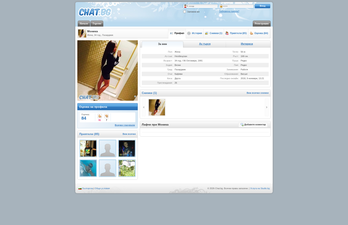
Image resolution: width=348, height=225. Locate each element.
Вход (262, 6)
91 (99, 116)
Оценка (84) (261, 33)
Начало (84, 23)
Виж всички (129, 134)
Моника (92, 31)
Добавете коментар (255, 124)
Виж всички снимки (258, 93)
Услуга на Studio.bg (260, 188)
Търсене (96, 23)
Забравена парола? (229, 11)
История (197, 33)
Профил (179, 33)
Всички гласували (125, 125)
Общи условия (102, 188)
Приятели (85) (238, 33)
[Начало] (95, 12)
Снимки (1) (216, 33)
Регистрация (262, 23)
